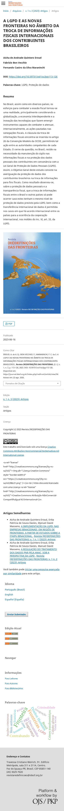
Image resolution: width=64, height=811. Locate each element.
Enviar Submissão (16, 614)
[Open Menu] (3, 3)
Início (6, 10)
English (9, 594)
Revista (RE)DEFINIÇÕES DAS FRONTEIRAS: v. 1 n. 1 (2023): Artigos (35, 538)
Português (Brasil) (15, 589)
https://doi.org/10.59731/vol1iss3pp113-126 (33, 76)
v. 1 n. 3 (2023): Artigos (36, 10)
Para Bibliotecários (14, 688)
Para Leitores (11, 678)
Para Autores (11, 683)
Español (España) (14, 599)
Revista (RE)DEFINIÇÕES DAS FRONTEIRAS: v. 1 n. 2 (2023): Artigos (33, 559)
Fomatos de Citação (15, 383)
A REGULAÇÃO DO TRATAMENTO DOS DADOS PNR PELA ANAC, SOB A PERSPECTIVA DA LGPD (33, 552)
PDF (10, 323)
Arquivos (17, 10)
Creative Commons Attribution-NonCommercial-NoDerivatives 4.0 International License (31, 451)
